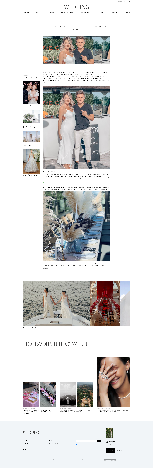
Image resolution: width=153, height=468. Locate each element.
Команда (25, 440)
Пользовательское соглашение (110, 459)
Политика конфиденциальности (110, 460)
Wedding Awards (53, 443)
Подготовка (26, 12)
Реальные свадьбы (85, 12)
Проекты (128, 12)
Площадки (38, 12)
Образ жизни (115, 12)
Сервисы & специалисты (67, 12)
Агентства (51, 12)
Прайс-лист (52, 440)
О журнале (120, 1)
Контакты (126, 1)
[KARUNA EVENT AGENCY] (42, 327)
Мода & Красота (101, 12)
